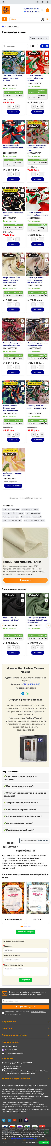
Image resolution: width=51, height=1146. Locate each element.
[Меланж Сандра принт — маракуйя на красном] (13, 329)
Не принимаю (30, 1142)
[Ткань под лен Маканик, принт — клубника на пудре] (37, 132)
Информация (9, 1021)
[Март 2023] (37, 898)
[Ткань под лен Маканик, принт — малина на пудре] (37, 392)
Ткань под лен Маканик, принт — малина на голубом (12, 78)
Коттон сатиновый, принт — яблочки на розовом (35, 78)
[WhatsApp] (27, 693)
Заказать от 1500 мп (13, 485)
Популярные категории (14, 1035)
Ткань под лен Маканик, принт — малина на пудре (37, 407)
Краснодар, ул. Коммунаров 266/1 (18, 1063)
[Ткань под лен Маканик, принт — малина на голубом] (13, 62)
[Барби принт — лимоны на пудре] (13, 460)
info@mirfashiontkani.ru (14, 1053)
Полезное (7, 1028)
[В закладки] (22, 53)
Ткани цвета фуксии (10, 517)
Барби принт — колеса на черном (13, 214)
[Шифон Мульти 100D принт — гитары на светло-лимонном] (37, 264)
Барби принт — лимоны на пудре (12, 474)
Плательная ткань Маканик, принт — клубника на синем (10, 408)
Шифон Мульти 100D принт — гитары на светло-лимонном (35, 280)
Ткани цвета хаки (33, 513)
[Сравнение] (42, 2)
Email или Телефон (12, 956)
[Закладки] (37, 2)
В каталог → (25, 580)
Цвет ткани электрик (11, 510)
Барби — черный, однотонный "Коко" (11, 619)
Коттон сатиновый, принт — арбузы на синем (13, 146)
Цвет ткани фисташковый (31, 517)
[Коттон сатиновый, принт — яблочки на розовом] (37, 62)
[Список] (47, 46)
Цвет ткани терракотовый (34, 520)
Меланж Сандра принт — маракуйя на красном (13, 344)
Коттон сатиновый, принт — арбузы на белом (37, 214)
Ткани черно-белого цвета (13, 513)
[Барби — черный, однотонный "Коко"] (13, 604)
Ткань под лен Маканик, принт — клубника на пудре (36, 147)
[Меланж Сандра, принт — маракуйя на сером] (37, 329)
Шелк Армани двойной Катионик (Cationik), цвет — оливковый (37, 620)
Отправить (25, 980)
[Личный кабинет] (47, 2)
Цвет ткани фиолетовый (12, 520)
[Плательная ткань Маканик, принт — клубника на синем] (13, 392)
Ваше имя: (8, 946)
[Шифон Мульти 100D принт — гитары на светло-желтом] (13, 264)
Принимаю (44, 1142)
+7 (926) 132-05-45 (30, 684)
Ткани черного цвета (30, 510)
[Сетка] (42, 46)
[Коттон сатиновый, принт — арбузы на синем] (13, 132)
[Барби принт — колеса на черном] (13, 199)
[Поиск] (47, 19)
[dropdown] (4, 2)
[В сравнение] (22, 58)
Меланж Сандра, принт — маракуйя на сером (37, 344)
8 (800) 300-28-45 (31, 9)
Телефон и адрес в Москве (16, 1078)
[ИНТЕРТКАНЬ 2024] (13, 898)
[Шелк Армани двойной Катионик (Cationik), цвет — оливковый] (37, 604)
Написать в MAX (33, 11)
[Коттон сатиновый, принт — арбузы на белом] (37, 199)
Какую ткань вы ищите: (14, 965)
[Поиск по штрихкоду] (42, 19)
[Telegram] (22, 693)
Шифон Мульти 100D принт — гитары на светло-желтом (11, 280)
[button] (3, 625)
